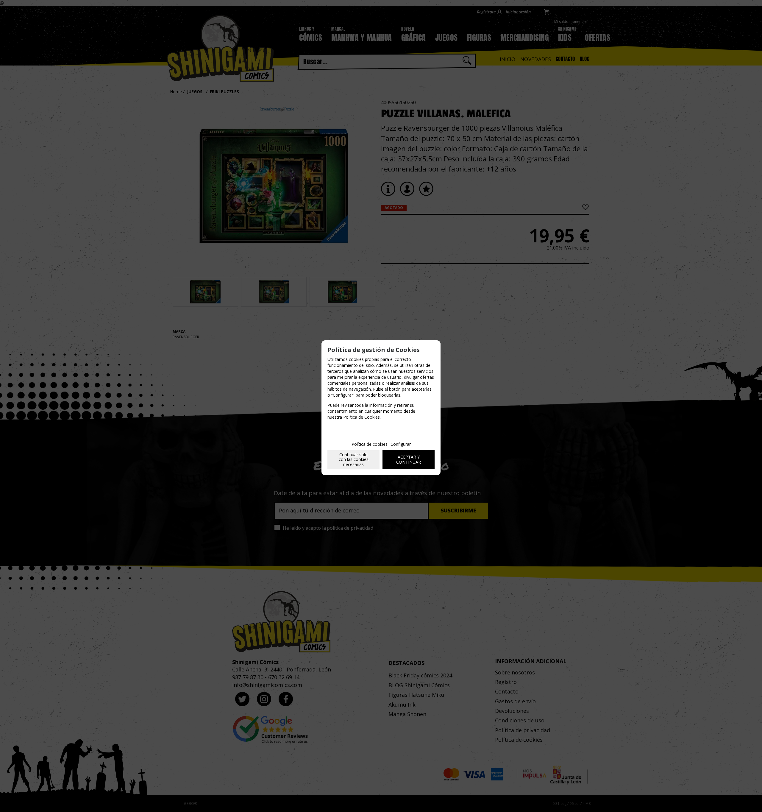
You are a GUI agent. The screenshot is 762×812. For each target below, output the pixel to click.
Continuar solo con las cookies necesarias (353, 459)
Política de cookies (370, 444)
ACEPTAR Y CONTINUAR (408, 459)
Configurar (401, 444)
